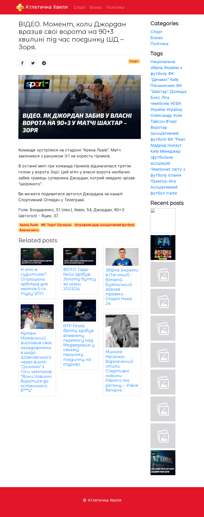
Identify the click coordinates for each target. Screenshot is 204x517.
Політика (159, 43)
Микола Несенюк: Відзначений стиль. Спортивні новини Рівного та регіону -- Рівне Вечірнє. (121, 370)
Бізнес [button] (96, 7)
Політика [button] (115, 7)
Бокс (155, 97)
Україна (158, 109)
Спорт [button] (80, 7)
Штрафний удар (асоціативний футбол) (104, 225)
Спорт (134, 61)
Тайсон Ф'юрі (164, 121)
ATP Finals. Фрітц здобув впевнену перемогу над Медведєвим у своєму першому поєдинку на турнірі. (79, 345)
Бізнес (157, 37)
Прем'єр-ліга (163, 181)
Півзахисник (163, 85)
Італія (171, 193)
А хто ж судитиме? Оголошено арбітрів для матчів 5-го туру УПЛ (34, 281)
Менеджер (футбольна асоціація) (166, 157)
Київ (155, 151)
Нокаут (174, 145)
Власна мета (29, 230)
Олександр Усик (166, 115)
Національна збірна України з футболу (166, 67)
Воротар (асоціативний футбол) (165, 133)
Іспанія (174, 175)
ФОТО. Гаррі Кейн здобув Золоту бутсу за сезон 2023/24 (79, 279)
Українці (174, 109)
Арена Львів (29, 225)
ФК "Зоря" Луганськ (56, 225)
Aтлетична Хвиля (46, 7)
